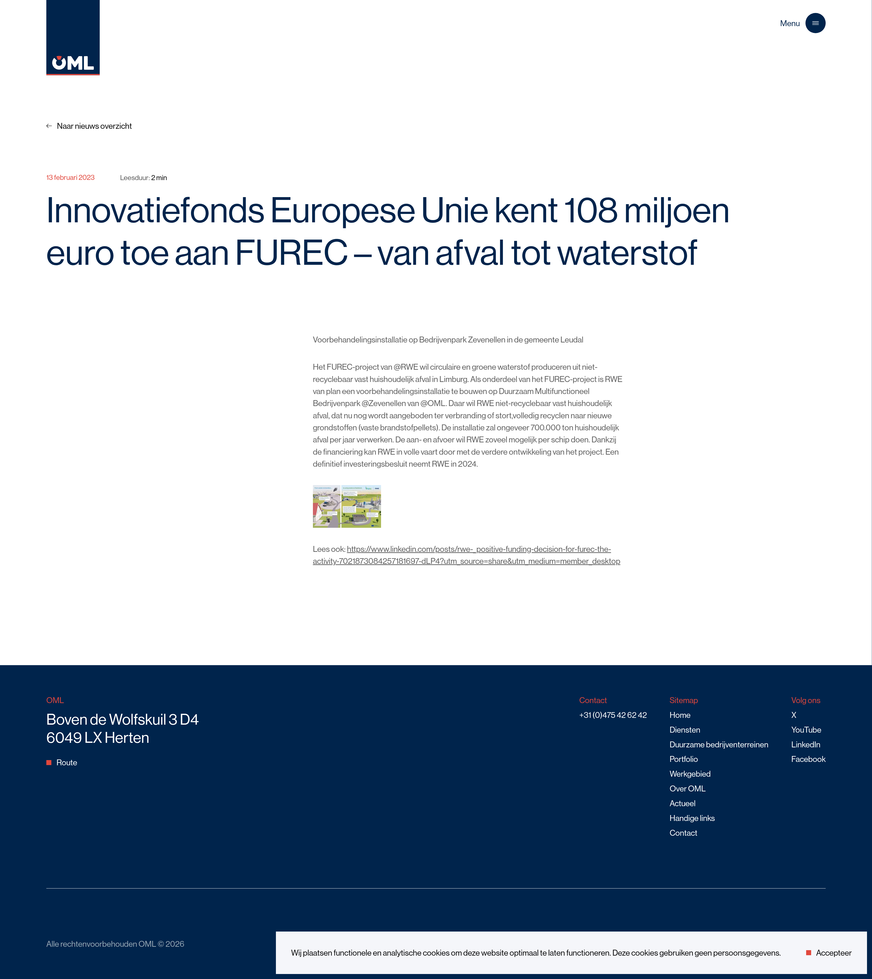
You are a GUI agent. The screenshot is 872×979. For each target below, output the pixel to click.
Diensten (685, 730)
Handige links (692, 818)
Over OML (688, 788)
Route (67, 762)
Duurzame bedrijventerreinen (719, 744)
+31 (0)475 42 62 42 (613, 715)
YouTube (806, 730)
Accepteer (834, 953)
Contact (683, 833)
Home (680, 715)
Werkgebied (690, 774)
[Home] (73, 72)
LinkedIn (805, 744)
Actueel (683, 803)
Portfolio (684, 759)
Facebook (808, 759)
